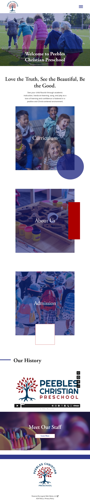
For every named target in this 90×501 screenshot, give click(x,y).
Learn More (45, 436)
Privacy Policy (49, 498)
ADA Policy (39, 498)
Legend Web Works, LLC (48, 496)
